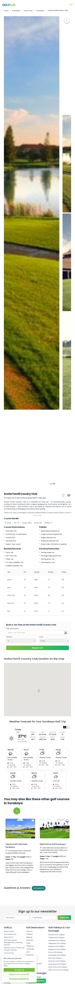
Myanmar (29, 955)
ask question (38, 888)
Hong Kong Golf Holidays (57, 964)
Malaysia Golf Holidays (56, 946)
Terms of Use (9, 953)
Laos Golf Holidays (55, 958)
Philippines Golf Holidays (57, 943)
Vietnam (29, 931)
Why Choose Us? (10, 934)
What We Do (8, 937)
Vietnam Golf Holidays (56, 935)
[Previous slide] (67, 20)
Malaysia (29, 937)
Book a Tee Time (37, 981)
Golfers (9, 637)
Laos (27, 952)
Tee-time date (12, 629)
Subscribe (64, 917)
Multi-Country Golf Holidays (58, 970)
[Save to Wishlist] (68, 495)
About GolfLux (9, 931)
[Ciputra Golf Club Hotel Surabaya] (20, 828)
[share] (63, 495)
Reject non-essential (19, 974)
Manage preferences (19, 978)
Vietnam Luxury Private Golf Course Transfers (14, 949)
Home (6, 10)
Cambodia (30, 949)
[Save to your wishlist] (32, 820)
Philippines (30, 946)
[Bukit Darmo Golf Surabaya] (55, 828)
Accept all (19, 969)
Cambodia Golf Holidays (57, 955)
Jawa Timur (28, 10)
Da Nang (7, 983)
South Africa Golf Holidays (57, 967)
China (28, 943)
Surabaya (40, 10)
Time (41, 637)
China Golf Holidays (55, 952)
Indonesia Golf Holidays (56, 940)
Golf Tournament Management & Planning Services (13, 942)
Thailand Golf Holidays (56, 937)
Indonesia (16, 10)
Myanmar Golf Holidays (57, 961)
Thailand (29, 934)
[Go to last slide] (8, 252)
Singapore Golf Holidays (57, 949)
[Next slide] (55, 252)
